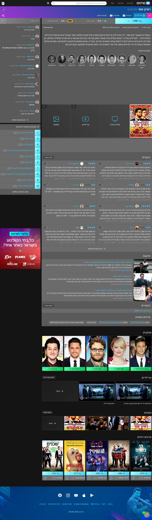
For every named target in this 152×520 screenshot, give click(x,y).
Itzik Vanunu (130, 206)
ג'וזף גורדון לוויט (142, 369)
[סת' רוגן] (122, 55)
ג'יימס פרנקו (75, 369)
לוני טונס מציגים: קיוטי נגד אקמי (20, 150)
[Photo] (141, 423)
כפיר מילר (76, 185)
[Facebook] (60, 495)
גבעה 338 (29, 162)
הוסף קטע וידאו (49, 377)
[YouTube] (76, 495)
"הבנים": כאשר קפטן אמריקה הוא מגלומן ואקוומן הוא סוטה (108, 262)
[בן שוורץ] (102, 55)
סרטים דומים (102, 15)
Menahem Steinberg (27, 66)
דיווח (104, 504)
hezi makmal (30, 102)
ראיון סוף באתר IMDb (142, 310)
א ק (33, 36)
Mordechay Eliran (28, 75)
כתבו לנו (42, 504)
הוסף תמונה (47, 412)
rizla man (31, 93)
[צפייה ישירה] (115, 106)
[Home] (143, 3)
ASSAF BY (30, 45)
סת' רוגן (119, 322)
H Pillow (131, 185)
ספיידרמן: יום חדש (25, 132)
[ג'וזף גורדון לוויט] (142, 55)
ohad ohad (30, 27)
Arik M (32, 111)
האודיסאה (29, 138)
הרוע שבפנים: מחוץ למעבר (22, 168)
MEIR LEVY (30, 57)
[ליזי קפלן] (82, 55)
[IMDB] (70, 21)
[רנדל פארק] (72, 55)
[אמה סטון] (132, 55)
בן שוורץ (54, 369)
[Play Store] (92, 495)
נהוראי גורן (125, 298)
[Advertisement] (97, 87)
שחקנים (114, 15)
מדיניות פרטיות (54, 504)
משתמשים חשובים (81, 504)
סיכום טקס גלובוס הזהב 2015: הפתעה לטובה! (113, 290)
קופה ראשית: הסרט (25, 186)
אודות (110, 504)
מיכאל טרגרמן (129, 164)
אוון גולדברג (112, 322)
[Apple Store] (84, 495)
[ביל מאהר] (62, 55)
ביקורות (127, 15)
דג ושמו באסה (27, 180)
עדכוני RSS (95, 504)
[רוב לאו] (92, 55)
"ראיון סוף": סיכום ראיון (122, 276)
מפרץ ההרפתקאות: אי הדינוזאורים (19, 174)
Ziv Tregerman (74, 164)
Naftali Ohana (29, 84)
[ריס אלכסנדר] (52, 55)
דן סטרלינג (103, 322)
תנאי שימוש (67, 504)
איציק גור (76, 206)
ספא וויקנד (28, 156)
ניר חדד (131, 227)
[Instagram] (68, 495)
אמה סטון (120, 369)
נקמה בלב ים (28, 144)
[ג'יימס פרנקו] (112, 55)
